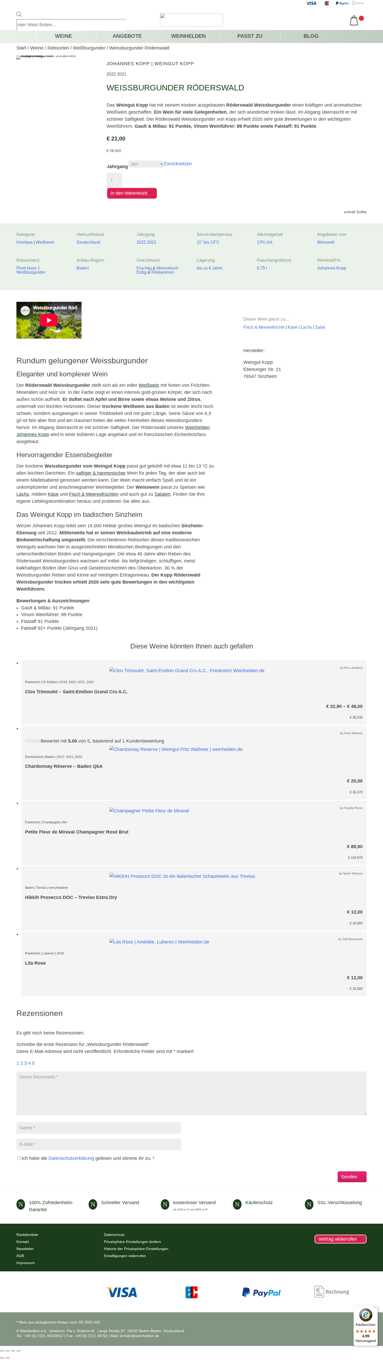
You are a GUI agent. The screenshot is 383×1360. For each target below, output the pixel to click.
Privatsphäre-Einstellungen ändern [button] (132, 1242)
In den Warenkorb (128, 193)
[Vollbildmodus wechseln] (7, 1351)
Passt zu (249, 36)
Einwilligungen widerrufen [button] (125, 1256)
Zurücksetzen (178, 163)
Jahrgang (117, 166)
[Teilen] (13, 1351)
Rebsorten (58, 48)
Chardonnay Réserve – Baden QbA (64, 766)
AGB (20, 1256)
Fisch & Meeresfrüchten (94, 494)
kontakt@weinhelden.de (139, 1336)
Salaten (162, 494)
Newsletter (25, 1249)
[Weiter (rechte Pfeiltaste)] (7, 1358)
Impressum (25, 1263)
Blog (311, 36)
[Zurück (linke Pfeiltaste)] (2, 1358)
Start (21, 48)
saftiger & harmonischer (101, 473)
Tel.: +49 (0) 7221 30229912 (39, 1336)
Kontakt (22, 1242)
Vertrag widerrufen (337, 1239)
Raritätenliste (27, 1235)
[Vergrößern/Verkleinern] (2, 1351)
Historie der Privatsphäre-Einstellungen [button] (136, 1249)
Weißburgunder (89, 48)
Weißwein (149, 385)
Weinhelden (188, 36)
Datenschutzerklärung (71, 1158)
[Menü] (375, 1309)
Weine (63, 36)
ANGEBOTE (127, 36)
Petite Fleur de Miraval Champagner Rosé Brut (76, 832)
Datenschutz (114, 1235)
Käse (53, 494)
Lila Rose (35, 963)
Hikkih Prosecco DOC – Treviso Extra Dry (71, 897)
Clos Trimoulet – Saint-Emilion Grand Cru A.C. (76, 691)
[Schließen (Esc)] (18, 1351)
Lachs (22, 494)
